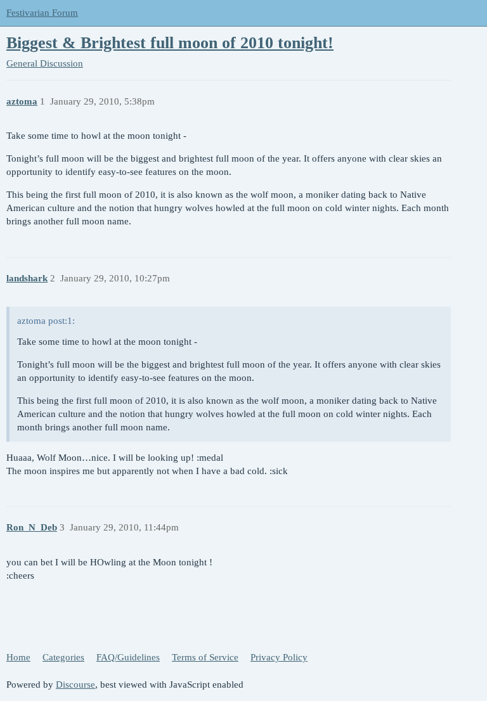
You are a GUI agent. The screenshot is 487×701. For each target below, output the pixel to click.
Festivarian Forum (42, 13)
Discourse (75, 684)
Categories (63, 657)
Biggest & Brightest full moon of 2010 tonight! (170, 43)
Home (18, 657)
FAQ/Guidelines (128, 657)
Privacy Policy (279, 657)
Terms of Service (205, 657)
